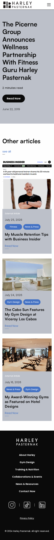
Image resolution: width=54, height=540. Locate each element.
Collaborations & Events (27, 477)
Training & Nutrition (27, 469)
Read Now (14, 98)
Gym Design (27, 462)
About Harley (27, 455)
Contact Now (27, 491)
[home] (18, 5)
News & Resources (27, 484)
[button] (48, 4)
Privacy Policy (27, 518)
